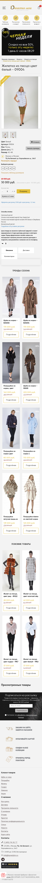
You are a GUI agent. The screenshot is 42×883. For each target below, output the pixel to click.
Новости (4, 828)
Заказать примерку (33, 148)
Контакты (4, 831)
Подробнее (11, 335)
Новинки (4, 790)
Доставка (4, 805)
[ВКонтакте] (2, 243)
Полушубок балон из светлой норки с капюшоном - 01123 (30, 518)
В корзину (23, 191)
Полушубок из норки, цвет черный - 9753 (9, 387)
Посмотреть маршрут (9, 161)
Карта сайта (5, 834)
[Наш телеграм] (3, 859)
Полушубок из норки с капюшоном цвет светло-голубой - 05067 (30, 452)
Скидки (4, 787)
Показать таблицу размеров (12, 172)
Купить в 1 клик (8, 196)
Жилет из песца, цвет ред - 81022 (10, 595)
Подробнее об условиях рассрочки (12, 226)
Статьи (3, 824)
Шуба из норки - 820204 (30, 322)
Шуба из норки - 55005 (30, 387)
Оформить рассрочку (18, 202)
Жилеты (4, 784)
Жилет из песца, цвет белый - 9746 (30, 660)
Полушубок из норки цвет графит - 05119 (9, 452)
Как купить (5, 801)
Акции (3, 793)
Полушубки (5, 780)
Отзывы (4, 815)
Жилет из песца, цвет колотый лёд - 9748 (30, 595)
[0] (39, 8)
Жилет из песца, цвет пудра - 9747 (11, 660)
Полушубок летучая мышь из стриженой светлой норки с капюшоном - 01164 (11, 518)
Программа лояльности (9, 808)
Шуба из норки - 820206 (11, 322)
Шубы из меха (6, 777)
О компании (5, 811)
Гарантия (4, 818)
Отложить (36, 142)
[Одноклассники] (5, 243)
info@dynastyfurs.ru (11, 855)
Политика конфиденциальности (13, 821)
